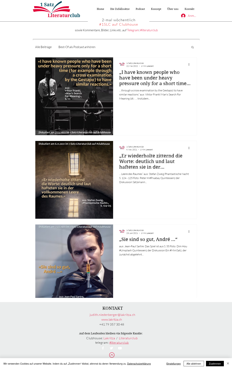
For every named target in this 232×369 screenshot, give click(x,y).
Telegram (133, 30)
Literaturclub (128, 338)
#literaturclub (149, 30)
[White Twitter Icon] (111, 348)
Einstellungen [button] (173, 363)
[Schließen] (228, 363)
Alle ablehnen (193, 363)
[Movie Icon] (120, 348)
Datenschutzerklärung (139, 363)
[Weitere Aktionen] (190, 64)
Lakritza (109, 338)
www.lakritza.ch (111, 319)
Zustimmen (215, 363)
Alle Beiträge (43, 47)
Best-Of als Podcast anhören (76, 47)
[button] (192, 47)
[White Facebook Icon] (103, 348)
